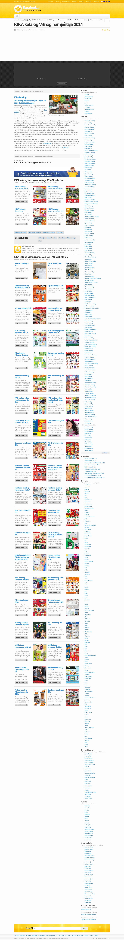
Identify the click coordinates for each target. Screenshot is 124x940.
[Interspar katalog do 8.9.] (22, 524)
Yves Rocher (88, 738)
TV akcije (96, 1)
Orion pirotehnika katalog (92, 308)
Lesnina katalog (89, 242)
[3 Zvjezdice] (106, 30)
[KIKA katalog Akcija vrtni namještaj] (55, 201)
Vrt (61, 147)
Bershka (87, 493)
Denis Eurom (88, 536)
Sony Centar (88, 712)
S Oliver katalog (89, 372)
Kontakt (28, 935)
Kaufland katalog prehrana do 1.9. (55, 489)
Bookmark (42, 935)
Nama (86, 638)
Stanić (86, 710)
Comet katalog (89, 155)
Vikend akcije (66, 1)
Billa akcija (88, 851)
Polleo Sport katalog (90, 346)
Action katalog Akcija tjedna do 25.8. (21, 692)
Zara (86, 736)
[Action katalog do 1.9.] (22, 277)
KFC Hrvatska (89, 580)
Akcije (57, 1)
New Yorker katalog (90, 297)
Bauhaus (87, 487)
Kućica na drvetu (89, 610)
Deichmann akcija (90, 857)
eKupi (86, 542)
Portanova (87, 783)
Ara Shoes (87, 485)
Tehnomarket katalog (90, 382)
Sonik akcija (88, 900)
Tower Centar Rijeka (90, 792)
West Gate (88, 794)
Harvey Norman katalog (91, 201)
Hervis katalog (89, 206)
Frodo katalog (88, 189)
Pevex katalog (89, 323)
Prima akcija (88, 896)
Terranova (87, 689)
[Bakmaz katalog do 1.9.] (22, 547)
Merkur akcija (88, 887)
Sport (86, 818)
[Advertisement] (62, 46)
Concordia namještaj (90, 525)
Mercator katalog (89, 272)
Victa (86, 729)
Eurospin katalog (89, 180)
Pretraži (29, 928)
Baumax (87, 489)
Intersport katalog (89, 221)
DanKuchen (88, 529)
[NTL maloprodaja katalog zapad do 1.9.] (22, 412)
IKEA (86, 570)
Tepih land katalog (90, 385)
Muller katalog (88, 284)
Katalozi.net (29, 246)
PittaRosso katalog (90, 325)
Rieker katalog (89, 350)
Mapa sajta (35, 935)
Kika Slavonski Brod (49, 232)
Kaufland (87, 574)
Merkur (86, 629)
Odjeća (36, 20)
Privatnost (22, 935)
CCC (86, 519)
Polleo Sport (88, 678)
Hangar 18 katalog (90, 199)
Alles (86, 742)
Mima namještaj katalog (91, 282)
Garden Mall (88, 769)
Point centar (88, 781)
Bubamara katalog (90, 138)
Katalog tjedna (89, 421)
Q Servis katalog (89, 357)
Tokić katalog (88, 389)
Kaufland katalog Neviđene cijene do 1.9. (22, 467)
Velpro (86, 725)
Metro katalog (88, 274)
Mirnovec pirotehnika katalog (93, 278)
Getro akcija (88, 862)
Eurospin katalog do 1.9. (23, 444)
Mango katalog (89, 263)
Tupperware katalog (90, 397)
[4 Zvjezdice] (107, 30)
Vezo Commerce (89, 727)
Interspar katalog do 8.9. (23, 511)
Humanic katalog (89, 210)
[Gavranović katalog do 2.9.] (55, 367)
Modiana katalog (89, 287)
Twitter (96, 935)
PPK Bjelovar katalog (91, 344)
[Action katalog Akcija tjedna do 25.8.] (22, 704)
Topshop (87, 695)
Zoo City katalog (89, 410)
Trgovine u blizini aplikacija (88, 919)
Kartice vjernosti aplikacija (88, 914)
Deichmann (88, 534)
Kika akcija (62, 238)
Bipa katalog (88, 131)
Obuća (44, 20)
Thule (86, 746)
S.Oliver (87, 715)
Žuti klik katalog (89, 412)
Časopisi (87, 111)
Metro (86, 625)
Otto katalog (88, 312)
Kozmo (87, 602)
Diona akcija (88, 853)
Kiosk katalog (88, 229)
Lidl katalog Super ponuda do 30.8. (22, 421)
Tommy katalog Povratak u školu (22, 624)
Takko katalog (88, 378)
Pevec (86, 657)
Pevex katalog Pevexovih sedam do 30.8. (55, 535)
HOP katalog (88, 212)
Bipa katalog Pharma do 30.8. (21, 354)
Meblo (86, 623)
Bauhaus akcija (89, 849)
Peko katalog (88, 314)
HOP (86, 568)
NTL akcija (88, 868)
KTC (86, 583)
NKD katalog (88, 299)
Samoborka (88, 706)
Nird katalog (88, 439)
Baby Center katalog (90, 125)
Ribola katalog (89, 348)
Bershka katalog (89, 133)
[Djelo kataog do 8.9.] (55, 300)
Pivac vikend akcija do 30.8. (92, 469)
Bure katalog (88, 140)
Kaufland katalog (89, 225)
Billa (86, 495)
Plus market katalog (90, 333)
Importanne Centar (90, 773)
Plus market (88, 668)
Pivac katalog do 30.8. (21, 601)
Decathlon (87, 531)
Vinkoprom (88, 732)
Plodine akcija (88, 891)
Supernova (88, 788)
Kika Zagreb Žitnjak (20, 232)
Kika (55, 238)
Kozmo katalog (89, 235)
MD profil (87, 621)
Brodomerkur (88, 506)
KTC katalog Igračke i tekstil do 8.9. (56, 332)
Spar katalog (88, 376)
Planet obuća (88, 663)
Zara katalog (88, 408)
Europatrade (88, 546)
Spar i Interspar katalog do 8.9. (54, 511)
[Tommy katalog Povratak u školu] (22, 637)
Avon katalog (88, 123)
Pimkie (86, 661)
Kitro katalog (88, 231)
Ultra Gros (87, 721)
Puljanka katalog (89, 342)
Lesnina (87, 589)
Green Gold (88, 771)
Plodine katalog (89, 331)
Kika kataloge (47, 143)
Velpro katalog (89, 450)
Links (86, 593)
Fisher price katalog (90, 184)
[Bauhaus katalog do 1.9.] (55, 704)
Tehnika (69, 20)
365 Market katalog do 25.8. (55, 668)
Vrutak (86, 734)
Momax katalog (89, 289)
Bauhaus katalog (89, 127)
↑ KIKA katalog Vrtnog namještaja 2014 (101, 938)
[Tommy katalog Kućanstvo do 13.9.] (55, 614)
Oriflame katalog (89, 306)
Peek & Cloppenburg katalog (93, 318)
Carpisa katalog (89, 144)
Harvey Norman (89, 561)
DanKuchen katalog (90, 159)
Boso (86, 510)
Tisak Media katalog (90, 387)
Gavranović (88, 555)
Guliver (87, 559)
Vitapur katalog (89, 404)
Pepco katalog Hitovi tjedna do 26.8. (54, 557)
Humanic (87, 565)
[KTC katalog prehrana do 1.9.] (22, 345)
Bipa (86, 497)
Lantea (86, 585)
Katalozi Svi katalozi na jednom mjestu (27, 9)
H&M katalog (88, 197)
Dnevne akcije (89, 96)
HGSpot (87, 563)
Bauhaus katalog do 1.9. (56, 691)
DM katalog (88, 169)
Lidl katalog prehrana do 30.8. (55, 646)
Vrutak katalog (89, 406)
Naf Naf (87, 640)
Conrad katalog (89, 157)
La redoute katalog (90, 240)
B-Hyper (87, 512)
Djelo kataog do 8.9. (56, 286)
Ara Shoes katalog (90, 120)
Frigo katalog (88, 191)
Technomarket (89, 691)
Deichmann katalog (90, 163)
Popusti (74, 1)
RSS (57, 935)
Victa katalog (88, 402)
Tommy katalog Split (23, 308)
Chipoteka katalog (90, 152)
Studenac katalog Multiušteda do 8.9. (22, 287)
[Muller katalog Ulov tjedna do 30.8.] (55, 592)
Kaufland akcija (89, 870)
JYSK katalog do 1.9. (54, 264)
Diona (86, 538)
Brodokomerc (88, 504)
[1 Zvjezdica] (102, 30)
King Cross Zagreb (90, 777)
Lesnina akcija (89, 883)
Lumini (86, 779)
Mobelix (87, 634)
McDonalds (88, 619)
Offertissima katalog (90, 304)
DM (86, 540)
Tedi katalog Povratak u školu (22, 579)
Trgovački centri (89, 109)
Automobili (87, 840)
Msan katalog (88, 442)
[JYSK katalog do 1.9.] (55, 277)
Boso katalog (88, 135)
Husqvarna (88, 433)
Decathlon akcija (89, 855)
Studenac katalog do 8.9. (22, 377)
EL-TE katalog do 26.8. (55, 624)
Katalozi (50, 1)
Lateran (87, 587)
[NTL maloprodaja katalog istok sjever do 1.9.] (55, 412)
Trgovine (88, 1)
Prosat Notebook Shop (91, 340)
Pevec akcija (88, 889)
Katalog (61, 935)
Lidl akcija (87, 885)
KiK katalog (88, 227)
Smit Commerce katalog (91, 363)
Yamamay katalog (90, 414)
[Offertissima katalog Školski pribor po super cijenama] (22, 569)
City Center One (89, 760)
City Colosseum (89, 762)
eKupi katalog (88, 172)
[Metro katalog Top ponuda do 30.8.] (55, 322)
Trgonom (87, 700)
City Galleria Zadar (90, 764)
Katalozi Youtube (88, 935)
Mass (86, 617)
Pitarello (87, 659)
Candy (86, 744)
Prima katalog (88, 336)
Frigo (86, 551)
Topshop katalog (89, 393)
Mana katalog (88, 259)
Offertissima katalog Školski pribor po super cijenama (23, 557)
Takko (86, 685)
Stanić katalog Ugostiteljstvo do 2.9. (22, 669)
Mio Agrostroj (88, 632)
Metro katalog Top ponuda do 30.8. (55, 309)
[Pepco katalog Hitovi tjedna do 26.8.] (55, 569)
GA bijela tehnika (89, 193)
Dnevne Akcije (89, 835)
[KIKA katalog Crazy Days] (22, 223)
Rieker (86, 680)
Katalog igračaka (89, 829)
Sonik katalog (88, 374)
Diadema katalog (89, 165)
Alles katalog (88, 419)
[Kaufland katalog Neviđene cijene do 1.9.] (22, 480)
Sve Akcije (88, 902)
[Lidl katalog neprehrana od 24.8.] (22, 659)
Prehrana (18, 20)
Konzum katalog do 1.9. (56, 377)
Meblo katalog (88, 270)
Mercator (87, 627)
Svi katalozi (88, 423)
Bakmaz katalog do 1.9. (23, 534)
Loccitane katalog (89, 252)
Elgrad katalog (89, 174)
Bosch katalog (89, 427)
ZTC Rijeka (88, 796)
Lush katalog (88, 250)
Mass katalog (88, 265)
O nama (16, 935)
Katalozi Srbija (106, 1)
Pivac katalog (88, 327)
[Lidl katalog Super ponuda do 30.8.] (22, 435)
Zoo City (87, 740)
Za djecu (78, 20)
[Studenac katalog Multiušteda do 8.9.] (22, 300)
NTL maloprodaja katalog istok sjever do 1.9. (55, 400)
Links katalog (88, 246)
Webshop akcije (89, 105)
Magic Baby (88, 614)
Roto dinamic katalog (90, 355)
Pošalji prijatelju (50, 935)
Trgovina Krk (88, 702)
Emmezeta (88, 544)
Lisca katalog (88, 248)
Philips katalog (89, 444)
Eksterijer (52, 20)
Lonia (86, 604)
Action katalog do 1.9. (22, 264)
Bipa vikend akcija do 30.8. (92, 465)
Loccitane (87, 600)
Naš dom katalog (89, 295)
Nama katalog (88, 291)
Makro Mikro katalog (90, 261)
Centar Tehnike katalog (91, 150)
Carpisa (87, 514)
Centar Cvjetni (89, 758)
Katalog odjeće (89, 831)
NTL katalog (88, 301)
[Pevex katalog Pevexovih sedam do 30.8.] (55, 547)
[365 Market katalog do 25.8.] (55, 682)
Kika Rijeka (60, 232)
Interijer (87, 816)
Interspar (87, 572)
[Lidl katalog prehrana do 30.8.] (55, 659)
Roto (86, 683)
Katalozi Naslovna (17, 16)
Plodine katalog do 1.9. (55, 444)
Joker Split (88, 775)
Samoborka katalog (90, 359)
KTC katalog (88, 238)
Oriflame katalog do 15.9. (56, 421)
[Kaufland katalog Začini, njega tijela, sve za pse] (55, 480)
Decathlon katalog (90, 161)
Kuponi (81, 1)
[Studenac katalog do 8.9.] (22, 390)
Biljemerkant (88, 499)
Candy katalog (89, 429)
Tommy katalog (89, 391)
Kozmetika (99, 20)
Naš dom (87, 642)
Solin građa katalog (90, 370)
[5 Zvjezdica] (109, 30)
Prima (86, 670)
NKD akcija (88, 866)
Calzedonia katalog (90, 142)
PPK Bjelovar (88, 676)
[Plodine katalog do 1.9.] (55, 457)
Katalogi (104, 1)
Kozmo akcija (88, 877)
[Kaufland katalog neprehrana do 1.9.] (22, 502)
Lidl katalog (88, 244)
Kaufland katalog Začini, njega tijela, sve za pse (55, 467)
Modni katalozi (89, 833)
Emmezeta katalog (90, 178)
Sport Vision (88, 719)
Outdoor (61, 20)
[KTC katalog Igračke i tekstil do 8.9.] (55, 345)
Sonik (86, 717)
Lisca (86, 595)
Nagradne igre (88, 113)
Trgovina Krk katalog (90, 395)
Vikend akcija (88, 837)
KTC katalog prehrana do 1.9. (21, 332)
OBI (86, 704)
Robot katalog (88, 353)
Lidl (86, 591)
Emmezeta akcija (89, 860)
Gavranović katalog (90, 195)
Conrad (87, 527)
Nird (86, 644)
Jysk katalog (88, 223)
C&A (86, 523)
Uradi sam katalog (90, 399)
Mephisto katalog (89, 276)
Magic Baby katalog (90, 257)
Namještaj (27, 20)
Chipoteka (87, 521)
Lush (86, 597)
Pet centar (87, 651)
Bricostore (87, 502)
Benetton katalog (89, 129)
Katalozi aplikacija (86, 909)
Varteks (87, 723)
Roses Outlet (88, 786)
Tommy (87, 693)
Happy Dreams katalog (91, 204)
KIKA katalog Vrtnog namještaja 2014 (48, 24)
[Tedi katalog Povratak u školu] (22, 592)
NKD (86, 646)
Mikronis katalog (89, 280)
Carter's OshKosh (89, 517)
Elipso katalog (89, 176)
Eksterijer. (66, 147)
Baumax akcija (89, 847)
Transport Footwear (90, 698)
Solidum (87, 790)
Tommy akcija (88, 898)
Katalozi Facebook (77, 935)
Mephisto (87, 636)
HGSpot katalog (89, 208)
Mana (86, 612)
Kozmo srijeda (89, 879)
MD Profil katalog (89, 267)
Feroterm (87, 548)
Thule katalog (88, 446)
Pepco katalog (89, 321)
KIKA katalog (62, 83)
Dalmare (87, 766)
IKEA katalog (88, 214)
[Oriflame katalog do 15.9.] (55, 435)
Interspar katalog (89, 218)
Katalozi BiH (109, 1)
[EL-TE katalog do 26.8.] (55, 637)
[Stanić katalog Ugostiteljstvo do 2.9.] (22, 682)
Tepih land (87, 687)
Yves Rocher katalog (90, 416)
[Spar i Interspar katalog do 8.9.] (55, 524)
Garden (87, 553)
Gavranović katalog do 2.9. (56, 354)
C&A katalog (88, 148)
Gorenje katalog (89, 431)
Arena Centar (88, 754)
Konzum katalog (89, 233)
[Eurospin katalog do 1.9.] (22, 457)
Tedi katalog (88, 380)
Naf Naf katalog (89, 293)
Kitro (86, 578)
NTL (86, 649)
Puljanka (87, 674)
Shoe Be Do (88, 708)
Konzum (87, 606)
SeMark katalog (89, 361)
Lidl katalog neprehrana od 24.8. (23, 646)
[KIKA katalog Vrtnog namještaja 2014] (55, 223)
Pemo (86, 653)
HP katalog (88, 435)
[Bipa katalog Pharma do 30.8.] (22, 367)
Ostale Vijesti (88, 798)
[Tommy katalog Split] (22, 322)
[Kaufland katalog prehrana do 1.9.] (55, 502)
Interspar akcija (89, 864)
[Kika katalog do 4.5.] (22, 201)
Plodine (87, 666)
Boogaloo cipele (89, 508)
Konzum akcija (89, 874)
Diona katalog (88, 167)
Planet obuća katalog (90, 329)
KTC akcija (88, 881)
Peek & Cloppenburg (90, 655)
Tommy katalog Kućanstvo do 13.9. (55, 601)
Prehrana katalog (89, 338)
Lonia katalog (88, 255)
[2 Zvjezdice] (104, 30)
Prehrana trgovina (89, 672)
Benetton (87, 491)
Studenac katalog (89, 367)
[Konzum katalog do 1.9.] (55, 390)
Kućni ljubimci (88, 20)
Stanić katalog (89, 365)
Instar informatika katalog (92, 216)
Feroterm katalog (89, 186)
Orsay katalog (88, 310)
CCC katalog (88, 146)
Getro (86, 557)
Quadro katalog (89, 448)
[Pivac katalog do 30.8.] (22, 614)
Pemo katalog (88, 316)
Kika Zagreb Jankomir (34, 232)
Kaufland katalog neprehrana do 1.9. (22, 489)
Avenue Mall (88, 756)
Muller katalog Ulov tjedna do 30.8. (55, 579)
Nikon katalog (88, 437)
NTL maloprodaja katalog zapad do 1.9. (22, 400)
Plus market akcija (90, 894)
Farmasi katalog (89, 182)
